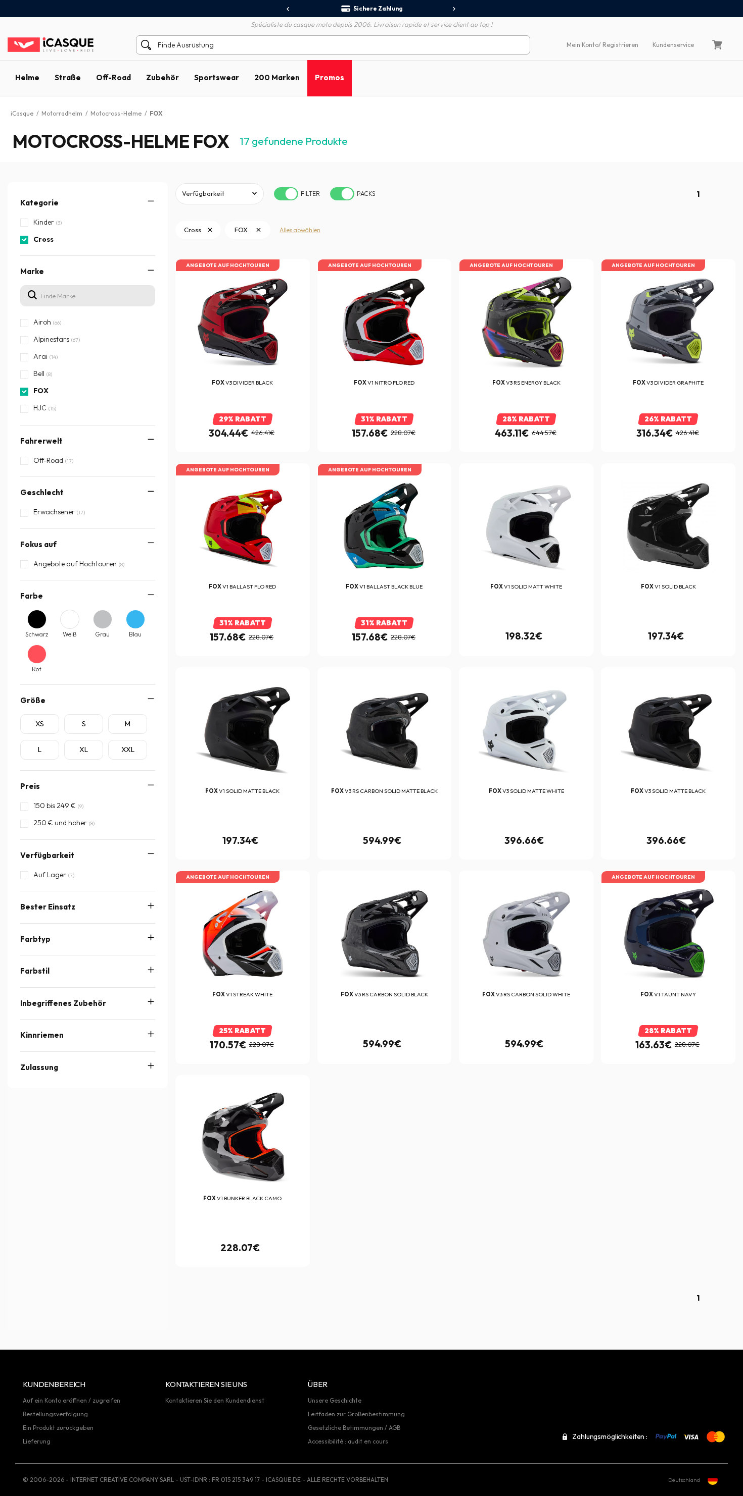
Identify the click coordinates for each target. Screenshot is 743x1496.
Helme (27, 77)
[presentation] (288, 9)
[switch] (286, 193)
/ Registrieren (618, 44)
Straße (68, 77)
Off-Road (113, 77)
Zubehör (162, 77)
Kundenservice (673, 44)
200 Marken (277, 77)
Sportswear (216, 77)
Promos (329, 77)
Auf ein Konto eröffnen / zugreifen (71, 1400)
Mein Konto (582, 44)
